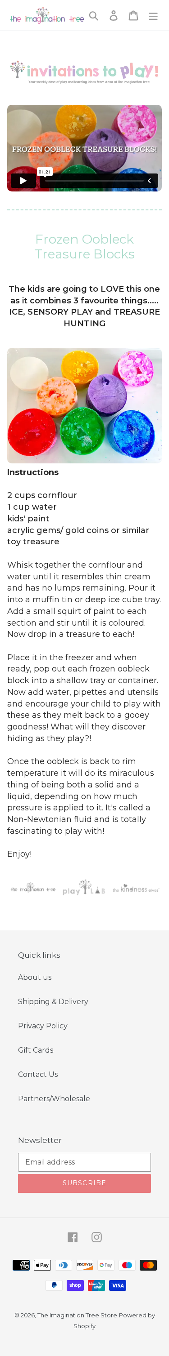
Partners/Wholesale (54, 1098)
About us (34, 977)
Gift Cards (35, 1050)
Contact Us (38, 1074)
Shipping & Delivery (53, 1001)
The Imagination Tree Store (77, 1315)
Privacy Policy (43, 1026)
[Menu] (153, 15)
